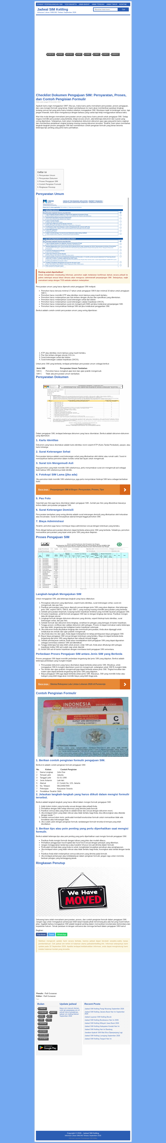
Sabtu (106, 54)
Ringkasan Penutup (47, 187)
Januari (43, 1008)
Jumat (97, 54)
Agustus (43, 1023)
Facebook (41, 934)
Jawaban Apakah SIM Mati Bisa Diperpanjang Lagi (103, 1032)
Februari (43, 1012)
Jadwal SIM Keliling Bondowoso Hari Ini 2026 (102, 1020)
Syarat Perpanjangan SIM (50, 4)
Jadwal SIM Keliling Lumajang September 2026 (102, 1036)
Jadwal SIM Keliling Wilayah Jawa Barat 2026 (102, 1023)
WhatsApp (61, 934)
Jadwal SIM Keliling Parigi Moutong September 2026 (104, 1009)
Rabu (79, 54)
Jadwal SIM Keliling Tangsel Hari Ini (98, 1039)
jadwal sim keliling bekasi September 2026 (69, 1015)
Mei (50, 1016)
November (43, 1035)
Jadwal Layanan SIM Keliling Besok (98, 1017)
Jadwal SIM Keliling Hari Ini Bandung (98, 1029)
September (44, 1027)
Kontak (123, 4)
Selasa (69, 54)
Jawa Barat (84, 4)
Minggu (115, 54)
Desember (43, 1038)
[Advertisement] (83, 34)
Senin (60, 54)
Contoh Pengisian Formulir (50, 184)
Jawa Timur (111, 4)
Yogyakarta (71, 4)
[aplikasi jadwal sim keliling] (48, 1050)
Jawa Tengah (98, 4)
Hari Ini (51, 54)
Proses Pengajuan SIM (48, 181)
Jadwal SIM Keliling (52, 9)
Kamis (88, 54)
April (42, 1016)
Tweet (51, 934)
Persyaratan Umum (47, 175)
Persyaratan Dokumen (48, 178)
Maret (53, 1012)
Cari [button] (123, 9)
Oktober (43, 1031)
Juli (49, 1020)
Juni (41, 1020)
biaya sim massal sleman (69, 1008)
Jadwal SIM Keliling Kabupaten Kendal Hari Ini (102, 1026)
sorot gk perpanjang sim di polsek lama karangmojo (69, 1011)
